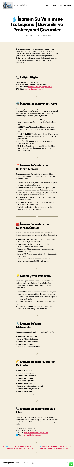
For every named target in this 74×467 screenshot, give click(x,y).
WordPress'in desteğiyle (28, 463)
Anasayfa (48, 5)
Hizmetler (63, 5)
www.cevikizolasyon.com (34, 89)
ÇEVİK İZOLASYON (34, 35)
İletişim (69, 5)
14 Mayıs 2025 (47, 35)
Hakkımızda (55, 5)
